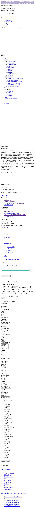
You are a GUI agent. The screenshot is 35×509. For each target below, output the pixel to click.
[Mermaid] (5, 378)
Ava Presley (7, 480)
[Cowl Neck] (5, 367)
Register (6, 23)
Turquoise (9, 415)
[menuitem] (19, 20)
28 (30, 288)
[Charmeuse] (4, 352)
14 (4, 288)
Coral (7, 443)
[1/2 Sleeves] (6, 383)
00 (9, 286)
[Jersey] (4, 356)
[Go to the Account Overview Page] (1, 17)
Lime (7, 411)
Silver (8, 456)
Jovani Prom (8, 486)
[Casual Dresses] (7, 308)
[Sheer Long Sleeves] (6, 387)
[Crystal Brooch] (4, 348)
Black (7, 452)
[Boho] (5, 314)
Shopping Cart (8, 21)
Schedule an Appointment (12, 259)
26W (13, 291)
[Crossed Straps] (5, 330)
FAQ (5, 256)
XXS (3, 293)
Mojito (8, 406)
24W (8, 291)
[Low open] (5, 333)
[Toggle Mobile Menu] (1, 229)
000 (5, 286)
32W (29, 291)
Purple (8, 424)
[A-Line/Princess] (5, 375)
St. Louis (6, 103)
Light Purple (10, 427)
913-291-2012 (12, 5)
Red (7, 440)
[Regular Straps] (5, 392)
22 (19, 288)
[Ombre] (3, 340)
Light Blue (9, 417)
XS (8, 293)
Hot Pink (8, 433)
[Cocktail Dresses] (7, 309)
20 (15, 288)
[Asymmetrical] (4, 361)
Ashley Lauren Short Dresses (13, 497)
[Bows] (4, 347)
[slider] (30, 270)
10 (27, 286)
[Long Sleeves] (6, 386)
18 (12, 288)
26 (26, 288)
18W (22, 290)
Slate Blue (9, 418)
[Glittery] (3, 336)
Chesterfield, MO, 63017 (12, 213)
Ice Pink (8, 429)
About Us (7, 237)
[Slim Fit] (5, 380)
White (8, 458)
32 (8, 290)
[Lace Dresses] (5, 317)
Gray (7, 454)
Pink (7, 431)
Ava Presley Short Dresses (12, 500)
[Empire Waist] (5, 377)
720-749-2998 (9, 10)
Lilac (7, 425)
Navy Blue (9, 422)
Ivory (7, 445)
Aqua (7, 413)
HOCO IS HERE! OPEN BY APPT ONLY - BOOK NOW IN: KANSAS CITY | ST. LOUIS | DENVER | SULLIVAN (17, 2)
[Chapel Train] (4, 362)
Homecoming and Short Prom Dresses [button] (13, 493)
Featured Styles (9, 473)
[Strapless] (5, 395)
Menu (2, 55)
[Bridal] (7, 305)
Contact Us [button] (7, 243)
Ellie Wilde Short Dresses (12, 502)
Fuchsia (8, 434)
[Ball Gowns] (5, 313)
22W (3, 291)
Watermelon (9, 436)
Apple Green (10, 408)
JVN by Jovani (8, 487)
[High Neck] (5, 370)
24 (23, 288)
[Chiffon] (4, 353)
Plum (7, 438)
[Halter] (5, 369)
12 (31, 286)
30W (24, 291)
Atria (5, 478)
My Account (7, 20)
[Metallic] (3, 338)
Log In (6, 24)
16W (17, 290)
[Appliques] (4, 344)
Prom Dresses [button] (5, 469)
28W (19, 291)
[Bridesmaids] (7, 306)
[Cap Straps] (5, 391)
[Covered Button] (5, 328)
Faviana (6, 484)
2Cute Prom (7, 475)
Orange (8, 442)
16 (8, 288)
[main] (17, 125)
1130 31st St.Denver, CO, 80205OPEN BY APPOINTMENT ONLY (14, 201)
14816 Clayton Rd (9, 211)
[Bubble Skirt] (6, 321)
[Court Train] (4, 364)
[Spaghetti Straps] (5, 394)
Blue (7, 420)
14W (12, 290)
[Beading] (4, 345)
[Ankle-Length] (4, 360)
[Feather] (4, 355)
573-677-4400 (10, 14)
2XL (26, 293)
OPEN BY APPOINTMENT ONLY (15, 215)
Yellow (8, 404)
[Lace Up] (5, 331)
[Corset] (6, 325)
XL (22, 293)
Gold (7, 449)
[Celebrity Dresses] (6, 322)
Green (8, 409)
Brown (8, 450)
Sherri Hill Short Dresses (12, 506)
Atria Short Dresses (10, 499)
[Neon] (3, 339)
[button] (5, 58)
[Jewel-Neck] (5, 372)
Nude (7, 447)
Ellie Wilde (7, 482)
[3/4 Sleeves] (6, 385)
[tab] (19, 243)
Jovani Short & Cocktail (11, 504)
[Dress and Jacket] (5, 316)
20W (28, 290)
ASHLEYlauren (9, 477)
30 (4, 290)
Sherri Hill (7, 489)
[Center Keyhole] (6, 323)
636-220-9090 (10, 8)
